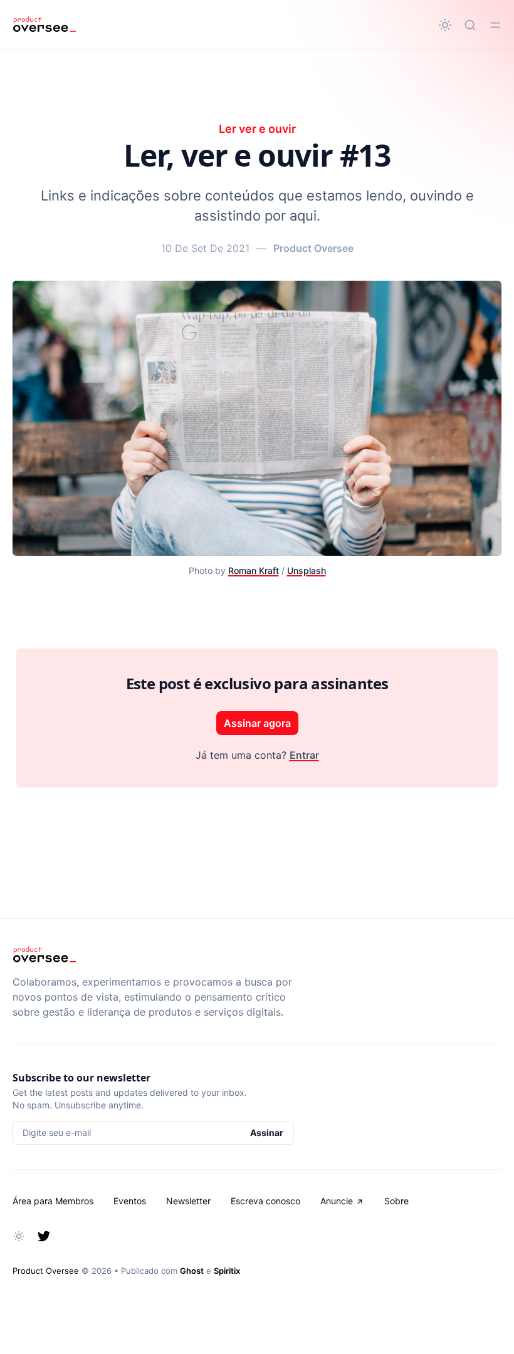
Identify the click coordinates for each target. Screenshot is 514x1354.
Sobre (396, 1200)
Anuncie (336, 1200)
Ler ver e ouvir (257, 128)
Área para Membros (53, 1200)
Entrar (304, 755)
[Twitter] (44, 1236)
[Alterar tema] (445, 25)
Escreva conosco (265, 1200)
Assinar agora (257, 723)
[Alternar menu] (495, 25)
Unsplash (306, 570)
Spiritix (227, 1271)
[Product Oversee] (44, 25)
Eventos (129, 1200)
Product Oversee (313, 248)
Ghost (192, 1271)
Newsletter (188, 1200)
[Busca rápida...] (470, 25)
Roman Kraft (253, 570)
